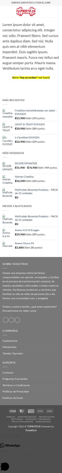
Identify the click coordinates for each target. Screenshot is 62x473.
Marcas (10, 417)
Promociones (47, 417)
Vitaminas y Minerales (38, 419)
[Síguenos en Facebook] (5, 320)
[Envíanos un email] (17, 320)
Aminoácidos (43, 422)
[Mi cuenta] (52, 11)
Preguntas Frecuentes (15, 379)
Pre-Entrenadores (23, 422)
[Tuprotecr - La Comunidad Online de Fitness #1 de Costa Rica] (25, 11)
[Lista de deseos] (46, 11)
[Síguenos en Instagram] (11, 320)
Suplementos (10, 341)
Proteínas (17, 419)
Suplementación (27, 417)
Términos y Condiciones (16, 385)
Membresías (9, 347)
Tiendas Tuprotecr (12, 353)
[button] (4, 11)
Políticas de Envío (12, 398)
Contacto (7, 372)
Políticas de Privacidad (15, 391)
